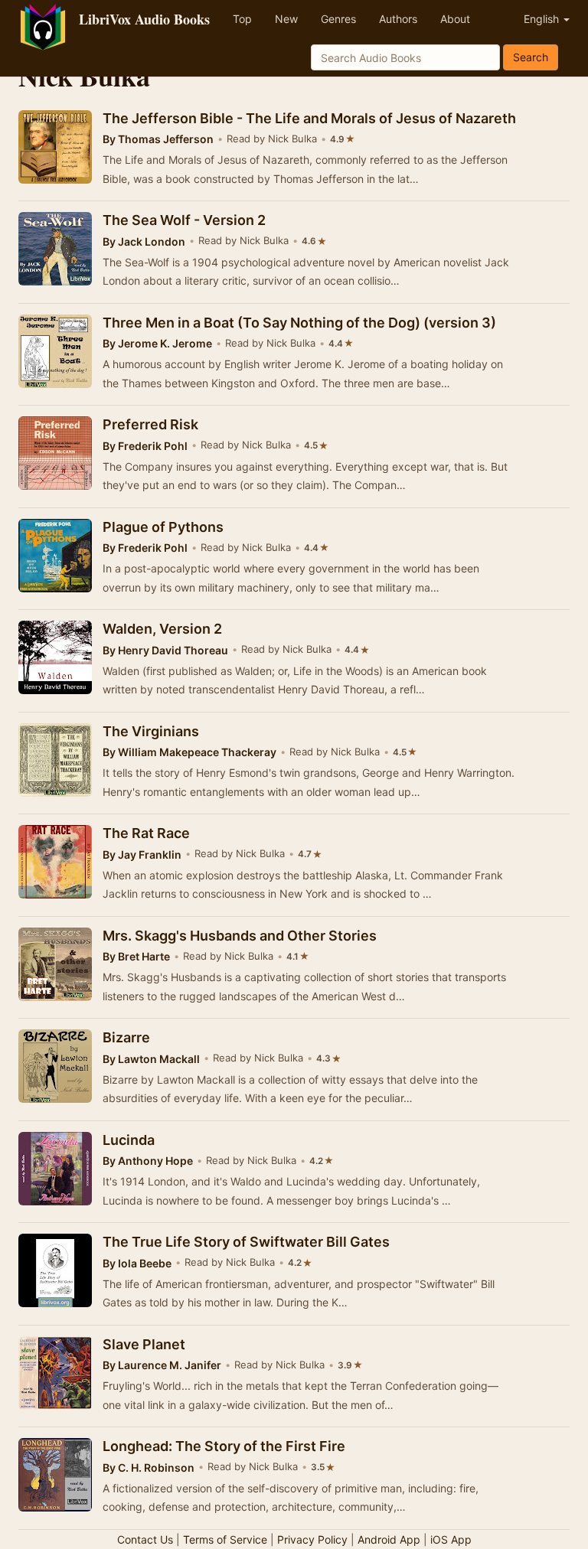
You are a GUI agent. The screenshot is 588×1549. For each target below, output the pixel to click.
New (286, 18)
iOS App (451, 1539)
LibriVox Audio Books (144, 19)
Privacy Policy (312, 1539)
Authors (398, 18)
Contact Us (145, 1539)
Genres (338, 18)
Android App (389, 1539)
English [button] (543, 18)
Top (242, 18)
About (455, 18)
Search (530, 57)
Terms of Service (225, 1539)
